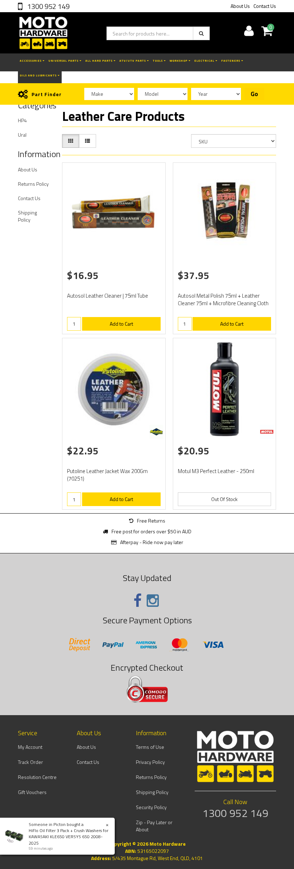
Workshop (179, 60)
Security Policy (151, 807)
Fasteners (231, 60)
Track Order (30, 762)
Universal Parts (64, 60)
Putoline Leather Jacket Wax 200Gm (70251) (107, 475)
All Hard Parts (99, 60)
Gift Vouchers (32, 792)
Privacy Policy (150, 762)
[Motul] (267, 432)
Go (254, 94)
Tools (158, 60)
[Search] (201, 33)
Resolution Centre (37, 777)
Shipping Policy (27, 216)
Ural (22, 134)
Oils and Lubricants (39, 75)
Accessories (31, 60)
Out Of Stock (224, 499)
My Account (30, 747)
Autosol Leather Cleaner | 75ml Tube (107, 296)
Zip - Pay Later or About (154, 825)
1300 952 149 (48, 6)
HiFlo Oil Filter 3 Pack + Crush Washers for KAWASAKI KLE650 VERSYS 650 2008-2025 (68, 836)
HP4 (22, 120)
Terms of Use (150, 747)
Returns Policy (33, 184)
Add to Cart (121, 323)
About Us (240, 6)
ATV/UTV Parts (133, 60)
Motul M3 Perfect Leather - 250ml (216, 471)
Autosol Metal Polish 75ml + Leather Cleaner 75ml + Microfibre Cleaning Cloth (223, 299)
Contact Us (264, 6)
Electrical (204, 60)
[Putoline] (156, 432)
